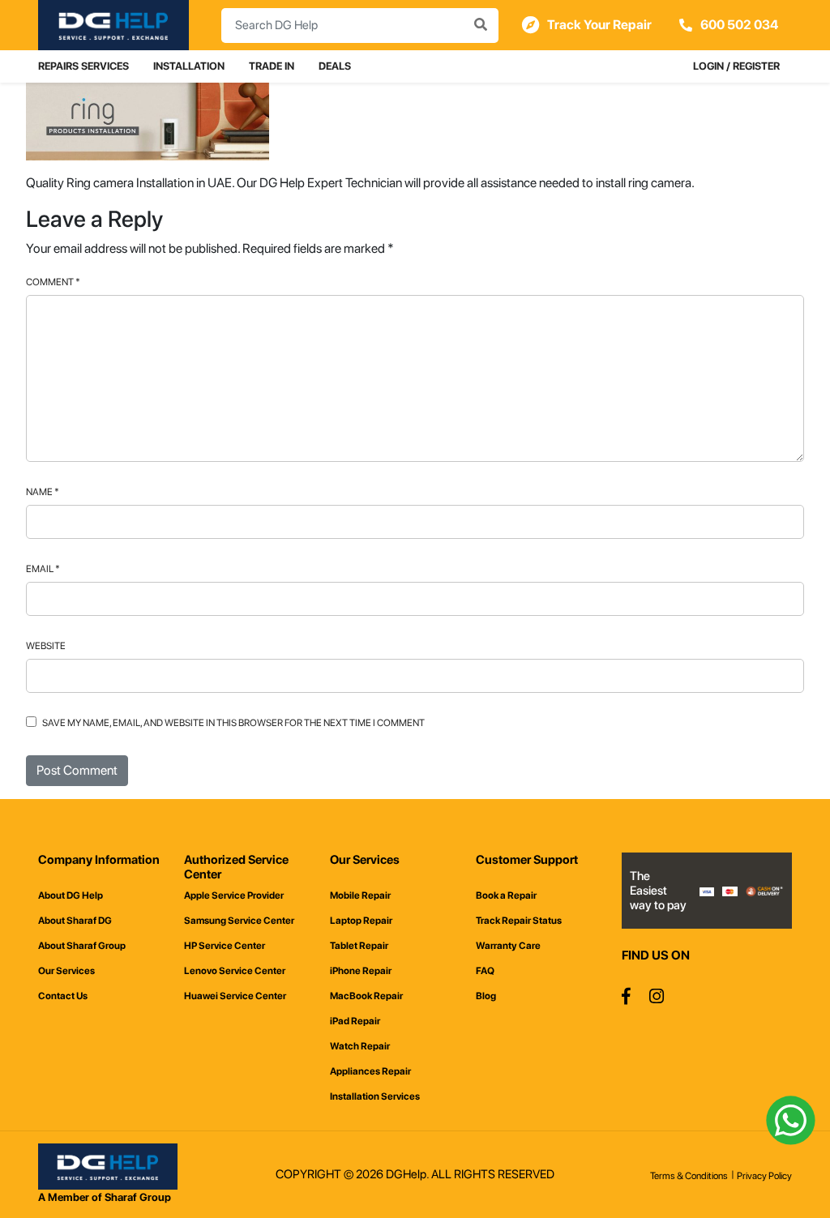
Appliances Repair (370, 1071)
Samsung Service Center (239, 920)
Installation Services (375, 1096)
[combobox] (359, 25)
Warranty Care (508, 945)
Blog (486, 996)
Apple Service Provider (234, 895)
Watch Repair (360, 1046)
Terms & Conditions (689, 1176)
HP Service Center (224, 945)
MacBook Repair (366, 996)
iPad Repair (355, 1021)
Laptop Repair (361, 920)
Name (42, 492)
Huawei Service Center (235, 996)
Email (43, 569)
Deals (335, 66)
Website (46, 646)
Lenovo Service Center (234, 971)
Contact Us (63, 996)
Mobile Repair (360, 895)
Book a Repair (506, 895)
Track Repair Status (519, 920)
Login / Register (736, 66)
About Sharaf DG (75, 920)
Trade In (271, 66)
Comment (53, 282)
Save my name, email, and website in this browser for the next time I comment (233, 723)
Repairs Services (83, 66)
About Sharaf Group (82, 945)
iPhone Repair (360, 971)
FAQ (485, 971)
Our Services (66, 971)
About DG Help (70, 895)
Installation (189, 66)
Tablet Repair (359, 945)
